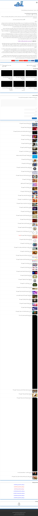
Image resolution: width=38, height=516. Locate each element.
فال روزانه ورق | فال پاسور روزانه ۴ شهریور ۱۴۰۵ (25, 123)
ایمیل (36, 111)
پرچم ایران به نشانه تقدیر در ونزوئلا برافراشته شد (31, 65)
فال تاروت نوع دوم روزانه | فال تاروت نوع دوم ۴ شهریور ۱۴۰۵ (24, 215)
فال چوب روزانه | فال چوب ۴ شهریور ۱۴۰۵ (26, 139)
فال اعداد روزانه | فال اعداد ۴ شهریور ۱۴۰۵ (26, 263)
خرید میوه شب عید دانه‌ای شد (32, 88)
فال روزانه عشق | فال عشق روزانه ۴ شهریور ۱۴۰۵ (25, 303)
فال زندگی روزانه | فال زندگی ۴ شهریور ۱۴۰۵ (26, 267)
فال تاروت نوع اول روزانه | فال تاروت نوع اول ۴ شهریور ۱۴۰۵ (24, 259)
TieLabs (24, 512)
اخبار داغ (35, 10)
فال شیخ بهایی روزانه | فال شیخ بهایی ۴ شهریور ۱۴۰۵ (25, 227)
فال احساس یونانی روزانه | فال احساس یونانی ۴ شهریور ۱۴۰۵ (24, 175)
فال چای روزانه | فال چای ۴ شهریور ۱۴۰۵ (26, 159)
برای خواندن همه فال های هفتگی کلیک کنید (19, 491)
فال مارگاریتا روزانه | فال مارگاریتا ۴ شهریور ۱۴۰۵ (26, 239)
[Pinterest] (20, 513)
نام (36, 108)
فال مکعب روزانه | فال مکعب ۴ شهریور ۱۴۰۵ (26, 251)
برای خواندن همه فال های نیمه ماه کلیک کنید (19, 493)
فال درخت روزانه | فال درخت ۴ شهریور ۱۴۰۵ (26, 283)
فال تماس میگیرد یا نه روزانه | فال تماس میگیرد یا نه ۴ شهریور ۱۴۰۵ (23, 247)
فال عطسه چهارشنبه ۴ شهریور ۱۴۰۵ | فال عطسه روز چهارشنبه (24, 155)
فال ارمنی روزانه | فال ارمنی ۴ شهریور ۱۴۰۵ (26, 211)
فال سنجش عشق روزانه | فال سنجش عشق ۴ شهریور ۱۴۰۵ (24, 397)
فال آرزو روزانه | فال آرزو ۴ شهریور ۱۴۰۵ (27, 163)
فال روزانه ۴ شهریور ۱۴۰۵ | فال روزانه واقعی (26, 183)
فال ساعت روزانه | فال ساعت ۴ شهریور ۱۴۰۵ (26, 243)
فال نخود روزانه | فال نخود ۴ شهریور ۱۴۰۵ (26, 171)
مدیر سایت (35, 14)
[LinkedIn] (19, 513)
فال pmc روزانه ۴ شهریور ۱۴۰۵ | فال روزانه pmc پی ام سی (24, 295)
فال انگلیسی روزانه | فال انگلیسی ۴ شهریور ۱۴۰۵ (25, 207)
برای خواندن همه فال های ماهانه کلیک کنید (19, 495)
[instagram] (16, 513)
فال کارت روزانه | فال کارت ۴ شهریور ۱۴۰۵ (26, 187)
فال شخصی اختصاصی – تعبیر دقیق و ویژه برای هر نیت (24, 472)
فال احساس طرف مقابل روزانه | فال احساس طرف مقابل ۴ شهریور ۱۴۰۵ (22, 131)
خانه (37, 10)
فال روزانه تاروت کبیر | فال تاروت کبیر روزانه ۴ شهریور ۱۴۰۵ (24, 203)
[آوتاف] (19, 4)
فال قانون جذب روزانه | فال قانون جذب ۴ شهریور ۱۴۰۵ (25, 199)
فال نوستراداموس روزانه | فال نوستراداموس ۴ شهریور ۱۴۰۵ (24, 167)
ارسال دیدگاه (27, 14)
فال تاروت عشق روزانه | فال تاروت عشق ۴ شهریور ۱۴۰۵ (25, 223)
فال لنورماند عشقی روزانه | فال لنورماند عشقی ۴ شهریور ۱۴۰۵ (24, 291)
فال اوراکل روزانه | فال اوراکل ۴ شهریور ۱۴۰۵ (26, 275)
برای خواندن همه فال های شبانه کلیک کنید (19, 486)
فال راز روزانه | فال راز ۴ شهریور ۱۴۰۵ (27, 179)
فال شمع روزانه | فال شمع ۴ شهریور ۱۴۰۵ (26, 307)
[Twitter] (21, 513)
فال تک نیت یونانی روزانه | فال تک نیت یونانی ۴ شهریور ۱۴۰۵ (24, 311)
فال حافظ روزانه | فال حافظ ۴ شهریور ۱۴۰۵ (25, 235)
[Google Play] (15, 513)
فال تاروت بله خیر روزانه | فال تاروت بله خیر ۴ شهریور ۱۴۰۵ (24, 287)
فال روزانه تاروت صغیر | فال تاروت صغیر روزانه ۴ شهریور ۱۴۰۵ (24, 255)
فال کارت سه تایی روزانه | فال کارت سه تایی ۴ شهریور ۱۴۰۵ (24, 231)
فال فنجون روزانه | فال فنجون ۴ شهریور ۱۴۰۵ (26, 147)
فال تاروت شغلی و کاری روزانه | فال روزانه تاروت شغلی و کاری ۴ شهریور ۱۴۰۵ (22, 476)
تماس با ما (19, 504)
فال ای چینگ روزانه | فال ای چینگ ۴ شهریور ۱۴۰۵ (25, 393)
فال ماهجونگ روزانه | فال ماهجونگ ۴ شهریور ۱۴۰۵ (25, 279)
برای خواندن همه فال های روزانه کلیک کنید (19, 484)
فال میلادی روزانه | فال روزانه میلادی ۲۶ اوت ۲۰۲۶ (25, 315)
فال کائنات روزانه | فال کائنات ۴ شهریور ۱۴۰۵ (26, 191)
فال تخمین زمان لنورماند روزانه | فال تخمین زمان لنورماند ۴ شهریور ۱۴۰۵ (22, 389)
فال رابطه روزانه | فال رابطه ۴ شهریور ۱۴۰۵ (26, 127)
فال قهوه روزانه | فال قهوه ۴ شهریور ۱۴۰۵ (26, 143)
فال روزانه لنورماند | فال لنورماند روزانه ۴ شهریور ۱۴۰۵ (25, 195)
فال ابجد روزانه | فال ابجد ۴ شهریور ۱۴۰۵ (26, 135)
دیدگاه (36, 98)
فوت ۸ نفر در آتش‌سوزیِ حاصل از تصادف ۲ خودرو (6, 65)
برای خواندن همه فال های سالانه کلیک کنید (19, 497)
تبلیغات (19, 503)
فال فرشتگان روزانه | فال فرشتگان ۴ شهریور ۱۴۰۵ (25, 299)
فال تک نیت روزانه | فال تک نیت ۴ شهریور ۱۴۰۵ (25, 151)
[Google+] (23, 513)
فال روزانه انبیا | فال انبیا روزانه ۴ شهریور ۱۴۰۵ (26, 219)
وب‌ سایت (35, 114)
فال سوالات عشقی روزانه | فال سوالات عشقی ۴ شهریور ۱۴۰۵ (24, 271)
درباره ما (19, 505)
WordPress (17, 512)
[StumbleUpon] (17, 513)
